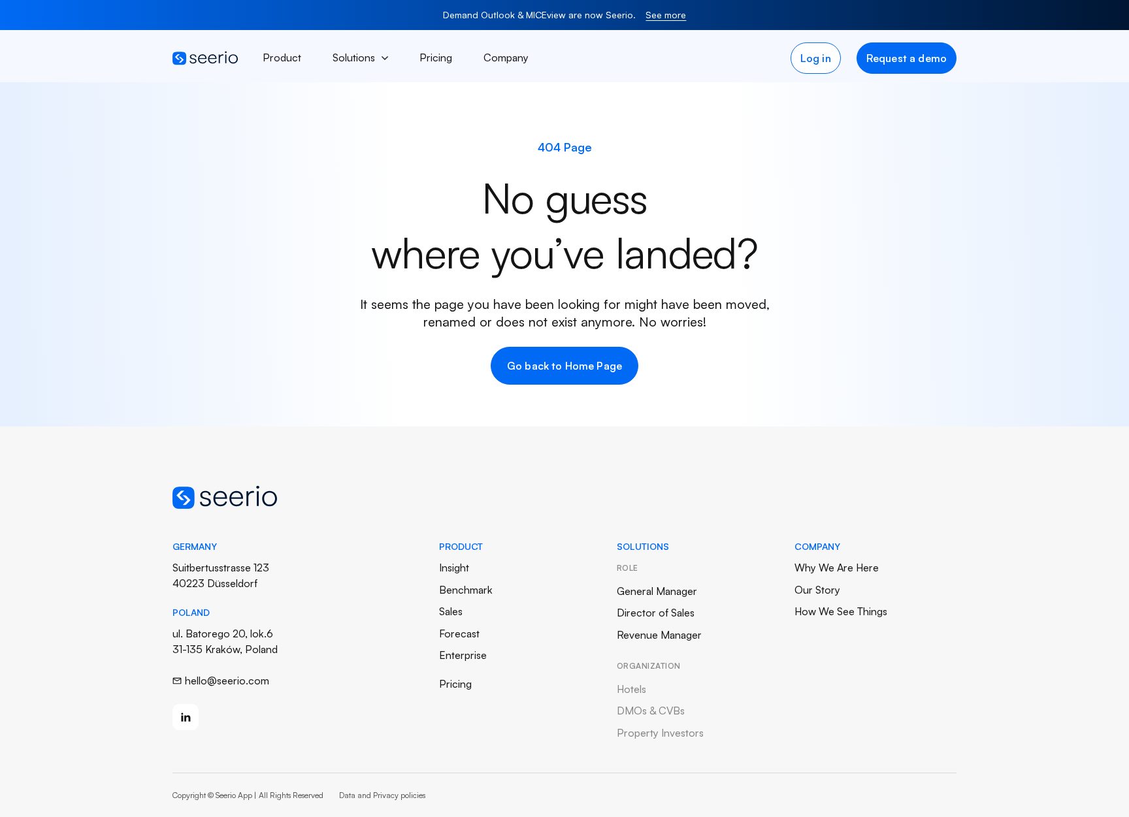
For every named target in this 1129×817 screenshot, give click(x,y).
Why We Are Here (836, 567)
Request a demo (906, 58)
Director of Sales (656, 612)
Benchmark (466, 589)
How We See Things (840, 611)
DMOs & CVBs (651, 710)
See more (666, 14)
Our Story (817, 589)
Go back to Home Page (564, 365)
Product (282, 57)
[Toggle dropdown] (385, 58)
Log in (815, 58)
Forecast (459, 633)
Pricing (435, 57)
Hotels (631, 689)
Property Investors (660, 732)
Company (506, 57)
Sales (451, 611)
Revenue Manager (659, 634)
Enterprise (463, 655)
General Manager (657, 591)
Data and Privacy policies (382, 795)
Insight (454, 567)
